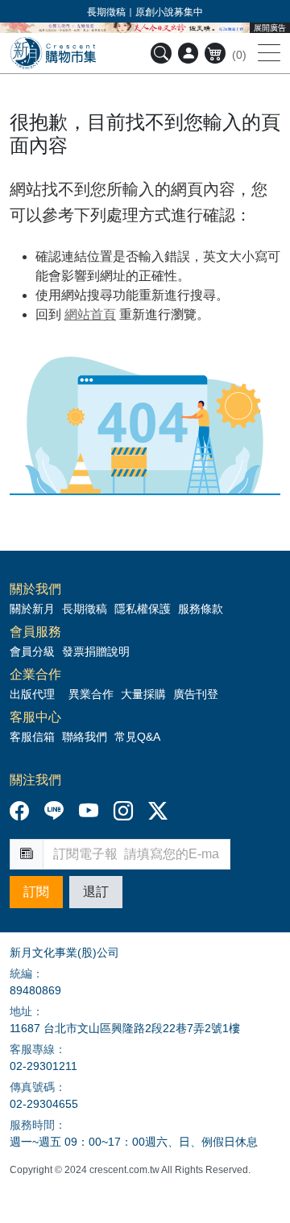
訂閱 (36, 892)
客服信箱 (32, 736)
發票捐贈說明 (96, 651)
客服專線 (32, 1049)
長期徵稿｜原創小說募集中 (145, 12)
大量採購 (143, 694)
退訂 (96, 892)
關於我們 (35, 589)
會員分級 (32, 651)
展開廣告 (270, 27)
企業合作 (35, 674)
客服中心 (35, 717)
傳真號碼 (32, 1086)
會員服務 (35, 632)
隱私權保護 (142, 608)
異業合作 (91, 694)
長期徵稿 (84, 608)
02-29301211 (43, 1066)
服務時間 (32, 1124)
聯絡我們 (84, 736)
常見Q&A (137, 736)
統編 (21, 973)
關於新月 (32, 608)
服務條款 (200, 608)
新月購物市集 (53, 53)
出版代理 (35, 694)
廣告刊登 (195, 694)
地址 (21, 1011)
